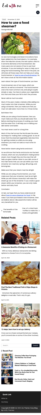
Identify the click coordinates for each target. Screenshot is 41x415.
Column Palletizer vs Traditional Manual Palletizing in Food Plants (25, 364)
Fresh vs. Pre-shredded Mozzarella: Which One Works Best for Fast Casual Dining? (26, 372)
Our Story (4, 402)
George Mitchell (6, 30)
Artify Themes (9, 410)
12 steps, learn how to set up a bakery (15, 329)
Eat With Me (19, 408)
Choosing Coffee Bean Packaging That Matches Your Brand (25, 356)
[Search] (38, 12)
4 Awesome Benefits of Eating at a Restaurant (18, 247)
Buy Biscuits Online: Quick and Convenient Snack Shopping (24, 380)
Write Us (4, 398)
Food (4, 19)
